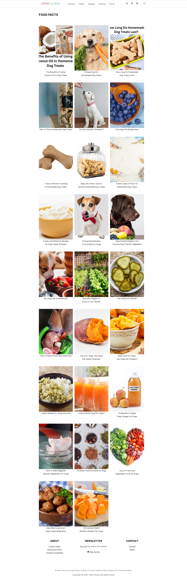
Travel (112, 4)
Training (102, 4)
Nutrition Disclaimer (54, 553)
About (132, 549)
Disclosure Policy (54, 549)
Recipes (91, 4)
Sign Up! (83, 546)
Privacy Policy (55, 546)
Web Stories (95, 552)
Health (81, 4)
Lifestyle (71, 4)
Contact (132, 546)
